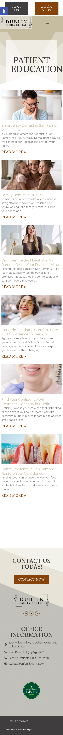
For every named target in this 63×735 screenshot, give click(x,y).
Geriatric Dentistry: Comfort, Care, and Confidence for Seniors (30, 332)
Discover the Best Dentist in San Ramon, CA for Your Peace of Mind (30, 262)
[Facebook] (31, 613)
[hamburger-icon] (47, 24)
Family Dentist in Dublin (21, 195)
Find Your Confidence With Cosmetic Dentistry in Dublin (25, 401)
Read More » (13, 151)
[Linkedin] (37, 613)
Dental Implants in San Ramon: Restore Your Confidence (27, 471)
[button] (4, 11)
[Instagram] (25, 613)
